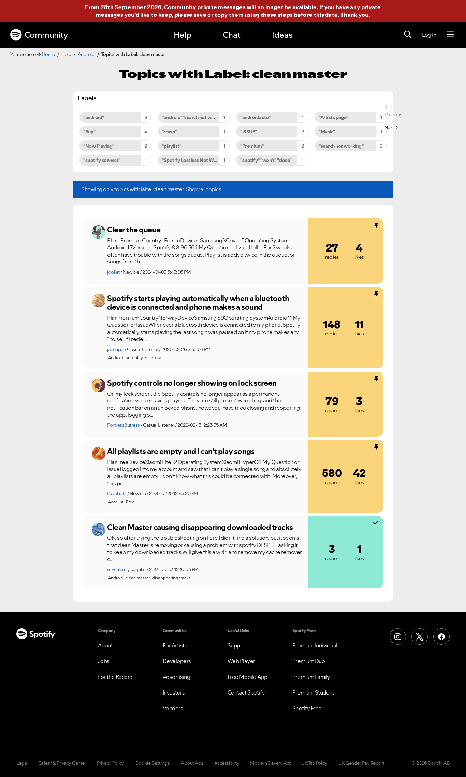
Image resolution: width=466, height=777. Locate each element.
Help (182, 35)
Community (46, 35)
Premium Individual (314, 645)
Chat (232, 35)
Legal (22, 763)
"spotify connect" (101, 160)
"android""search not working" (194, 117)
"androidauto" (255, 117)
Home (48, 54)
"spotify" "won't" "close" (265, 160)
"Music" (327, 131)
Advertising (176, 677)
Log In (429, 35)
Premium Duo (308, 661)
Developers (177, 661)
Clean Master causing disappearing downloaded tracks (200, 527)
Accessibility (226, 763)
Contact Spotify (246, 692)
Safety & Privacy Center (62, 763)
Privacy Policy (110, 763)
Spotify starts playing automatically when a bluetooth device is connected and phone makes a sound (198, 303)
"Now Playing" (98, 145)
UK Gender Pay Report (361, 763)
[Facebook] (441, 636)
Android (86, 54)
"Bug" (89, 131)
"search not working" (341, 145)
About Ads (192, 763)
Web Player (241, 661)
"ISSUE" (248, 131)
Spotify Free (307, 708)
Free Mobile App (247, 677)
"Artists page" (333, 117)
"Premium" (252, 145)
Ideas (282, 35)
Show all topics (203, 189)
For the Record (115, 677)
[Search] (407, 34)
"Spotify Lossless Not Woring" (194, 160)
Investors (174, 692)
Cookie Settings (152, 763)
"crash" (169, 131)
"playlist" (171, 145)
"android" (93, 117)
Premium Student (313, 692)
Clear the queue (134, 229)
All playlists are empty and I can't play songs (180, 451)
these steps (277, 14)
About (105, 645)
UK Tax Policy (314, 763)
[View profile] (98, 232)
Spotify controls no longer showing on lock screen (192, 383)
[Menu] (450, 35)
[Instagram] (398, 636)
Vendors (173, 708)
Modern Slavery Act (270, 763)
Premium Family (311, 677)
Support (237, 645)
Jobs (104, 661)
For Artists (175, 645)
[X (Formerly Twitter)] (419, 636)
